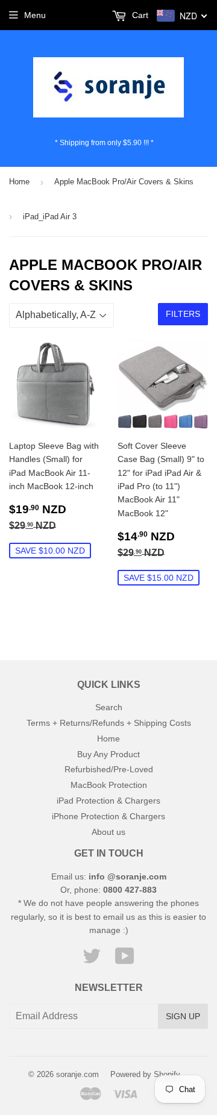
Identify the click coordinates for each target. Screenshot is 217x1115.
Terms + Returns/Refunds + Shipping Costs (109, 723)
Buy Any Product (108, 754)
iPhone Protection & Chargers (108, 816)
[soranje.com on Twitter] (92, 960)
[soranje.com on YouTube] (124, 960)
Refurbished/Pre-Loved (108, 769)
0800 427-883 (130, 890)
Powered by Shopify (145, 1074)
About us (108, 832)
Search (108, 707)
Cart (139, 15)
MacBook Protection (109, 785)
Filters (183, 314)
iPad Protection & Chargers (108, 800)
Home (19, 181)
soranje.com (77, 1074)
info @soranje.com (127, 876)
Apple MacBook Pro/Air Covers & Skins (123, 181)
